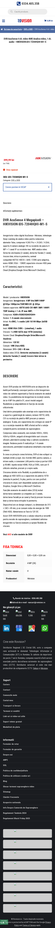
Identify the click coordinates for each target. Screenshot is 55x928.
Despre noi (8, 755)
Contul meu (8, 700)
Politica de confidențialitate (15, 770)
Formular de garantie (12, 749)
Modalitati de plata (11, 727)
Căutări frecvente (11, 797)
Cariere (6, 684)
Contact (6, 690)
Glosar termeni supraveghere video (18, 786)
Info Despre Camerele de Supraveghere (20, 808)
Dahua (35, 668)
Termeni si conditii (11, 711)
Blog (5, 781)
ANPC (5, 760)
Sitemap (6, 792)
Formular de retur (11, 744)
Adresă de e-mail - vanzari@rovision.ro (28, 602)
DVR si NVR (28, 29)
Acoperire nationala (12, 802)
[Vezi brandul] (43, 158)
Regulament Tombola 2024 (14, 813)
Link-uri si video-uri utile (14, 716)
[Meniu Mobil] (3, 20)
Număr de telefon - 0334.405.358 (28, 598)
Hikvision (44, 668)
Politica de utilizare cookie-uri (16, 776)
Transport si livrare (11, 706)
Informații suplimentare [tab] (12, 211)
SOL (5, 765)
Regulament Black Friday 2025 (16, 818)
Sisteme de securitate (13, 29)
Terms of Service (29, 925)
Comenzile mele (10, 695)
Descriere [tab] (7, 203)
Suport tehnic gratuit (12, 721)
